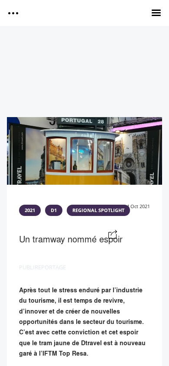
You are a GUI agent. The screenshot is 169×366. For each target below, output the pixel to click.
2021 (30, 210)
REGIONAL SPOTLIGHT (98, 210)
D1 (54, 210)
